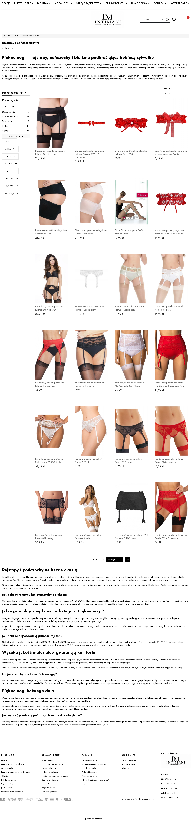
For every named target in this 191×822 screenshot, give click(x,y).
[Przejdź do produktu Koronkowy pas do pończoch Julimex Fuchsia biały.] (91, 278)
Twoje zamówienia (129, 760)
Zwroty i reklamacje (49, 768)
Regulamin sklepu (7, 784)
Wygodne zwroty (48, 787)
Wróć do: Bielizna (11, 106)
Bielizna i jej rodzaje (89, 772)
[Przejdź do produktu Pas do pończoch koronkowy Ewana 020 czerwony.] (171, 431)
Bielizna (16, 35)
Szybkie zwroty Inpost (50, 772)
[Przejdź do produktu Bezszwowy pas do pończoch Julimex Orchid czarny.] (51, 123)
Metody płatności (48, 760)
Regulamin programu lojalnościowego (15, 772)
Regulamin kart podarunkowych (13, 764)
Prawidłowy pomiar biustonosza (94, 764)
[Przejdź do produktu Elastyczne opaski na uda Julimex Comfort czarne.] (51, 202)
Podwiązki (15, 125)
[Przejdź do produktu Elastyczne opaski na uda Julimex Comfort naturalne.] (91, 202)
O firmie (4, 776)
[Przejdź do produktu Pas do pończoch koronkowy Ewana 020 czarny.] (131, 431)
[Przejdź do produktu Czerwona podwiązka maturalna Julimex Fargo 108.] (131, 123)
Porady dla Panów (89, 768)
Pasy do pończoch (15, 116)
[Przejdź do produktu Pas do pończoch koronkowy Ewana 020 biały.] (91, 431)
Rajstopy (15, 130)
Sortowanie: (167, 88)
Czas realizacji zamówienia (52, 784)
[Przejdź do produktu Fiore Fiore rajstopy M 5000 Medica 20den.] (131, 202)
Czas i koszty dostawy (50, 780)
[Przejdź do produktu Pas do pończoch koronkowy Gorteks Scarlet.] (91, 507)
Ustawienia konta (128, 764)
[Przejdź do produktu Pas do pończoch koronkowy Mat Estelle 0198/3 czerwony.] (171, 507)
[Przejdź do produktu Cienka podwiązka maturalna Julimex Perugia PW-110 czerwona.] (91, 123)
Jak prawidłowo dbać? (90, 760)
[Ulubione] (174, 19)
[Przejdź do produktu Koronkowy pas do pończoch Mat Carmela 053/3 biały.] (131, 354)
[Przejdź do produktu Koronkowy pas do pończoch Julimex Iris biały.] (171, 278)
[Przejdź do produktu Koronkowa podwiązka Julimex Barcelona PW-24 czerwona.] (171, 202)
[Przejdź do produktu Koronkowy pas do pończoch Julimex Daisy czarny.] (51, 278)
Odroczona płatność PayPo (52, 764)
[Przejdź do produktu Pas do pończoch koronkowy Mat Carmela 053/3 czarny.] (131, 507)
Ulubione (125, 768)
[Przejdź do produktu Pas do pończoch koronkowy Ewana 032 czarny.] (51, 507)
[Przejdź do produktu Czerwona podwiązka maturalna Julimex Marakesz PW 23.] (171, 123)
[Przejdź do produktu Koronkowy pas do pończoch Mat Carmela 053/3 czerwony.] (171, 354)
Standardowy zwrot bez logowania (55, 776)
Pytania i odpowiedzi (49, 791)
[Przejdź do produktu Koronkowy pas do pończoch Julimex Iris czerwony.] (51, 354)
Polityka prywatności (9, 780)
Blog (83, 784)
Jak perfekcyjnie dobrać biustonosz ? (95, 780)
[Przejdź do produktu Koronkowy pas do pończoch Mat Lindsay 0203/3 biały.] (51, 431)
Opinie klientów (7, 768)
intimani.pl (7, 35)
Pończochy (15, 121)
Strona (94, 559)
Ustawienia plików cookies (11, 791)
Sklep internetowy (93, 818)
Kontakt (4, 760)
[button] (167, 20)
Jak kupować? (6, 787)
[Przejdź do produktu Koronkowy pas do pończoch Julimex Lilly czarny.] (91, 354)
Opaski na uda (15, 112)
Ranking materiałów (89, 776)
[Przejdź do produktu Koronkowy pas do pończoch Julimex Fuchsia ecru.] (131, 278)
